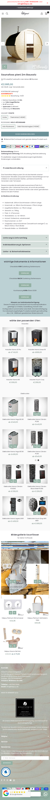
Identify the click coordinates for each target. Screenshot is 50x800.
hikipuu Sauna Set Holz (12, 651)
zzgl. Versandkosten (16, 87)
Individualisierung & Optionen (17, 244)
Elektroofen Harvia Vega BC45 (13, 419)
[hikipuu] (6, 796)
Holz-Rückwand (8, 126)
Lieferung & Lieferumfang (15, 238)
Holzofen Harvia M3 (13, 380)
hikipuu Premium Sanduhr (37, 587)
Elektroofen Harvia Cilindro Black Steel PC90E (37, 487)
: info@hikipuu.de (12, 687)
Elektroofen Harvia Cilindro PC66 (37, 420)
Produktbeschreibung (13, 168)
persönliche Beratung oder (25, 3)
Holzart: (7, 113)
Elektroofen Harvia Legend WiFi (13, 518)
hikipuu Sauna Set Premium (12, 587)
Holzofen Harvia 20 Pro (13, 350)
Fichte (5, 117)
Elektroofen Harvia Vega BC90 (13, 452)
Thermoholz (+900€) (17, 117)
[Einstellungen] (42, 13)
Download (25, 273)
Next (47, 44)
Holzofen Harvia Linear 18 (37, 350)
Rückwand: (13, 122)
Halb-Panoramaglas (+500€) (28, 126)
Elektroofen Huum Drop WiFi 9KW (36, 519)
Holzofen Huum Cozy (37, 380)
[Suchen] (7, 13)
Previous (3, 44)
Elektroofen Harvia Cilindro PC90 (37, 453)
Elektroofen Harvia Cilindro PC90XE (13, 487)
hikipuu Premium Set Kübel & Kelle (37, 619)
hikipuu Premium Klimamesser (12, 618)
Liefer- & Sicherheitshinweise (16, 251)
